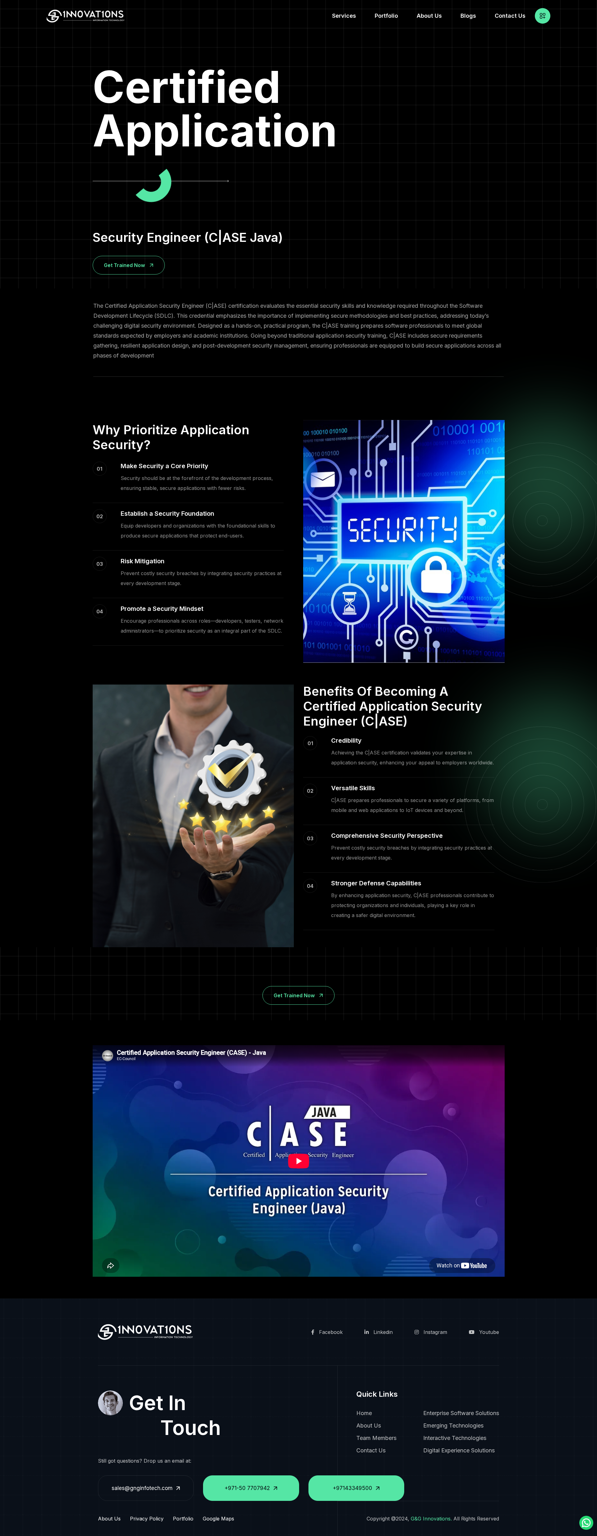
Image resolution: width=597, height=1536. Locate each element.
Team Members (376, 1438)
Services (344, 15)
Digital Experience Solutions (459, 1450)
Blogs (468, 15)
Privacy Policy (147, 1518)
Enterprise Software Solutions (461, 1413)
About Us (429, 15)
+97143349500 (352, 1488)
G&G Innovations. (431, 1518)
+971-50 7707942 (247, 1488)
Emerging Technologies (453, 1425)
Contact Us (510, 15)
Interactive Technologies (454, 1438)
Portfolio (386, 15)
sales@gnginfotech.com (142, 1488)
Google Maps (218, 1518)
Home (364, 1413)
